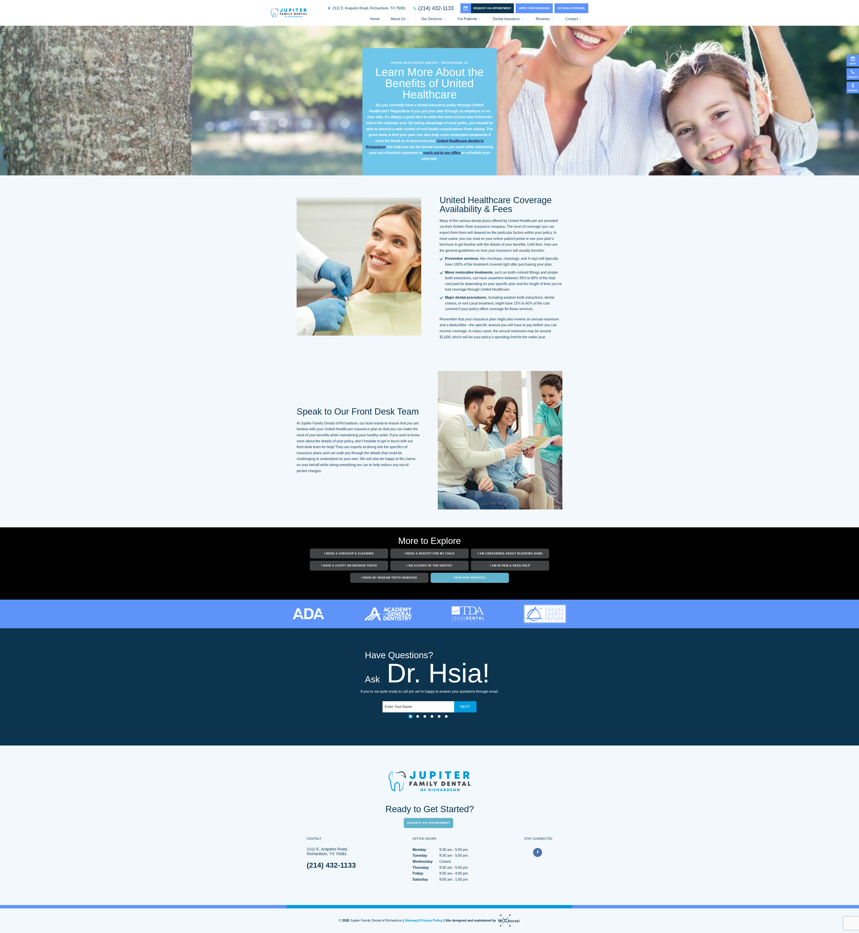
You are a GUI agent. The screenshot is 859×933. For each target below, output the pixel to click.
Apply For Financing (534, 8)
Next (465, 707)
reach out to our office (442, 153)
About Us (398, 19)
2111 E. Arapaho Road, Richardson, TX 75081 (369, 8)
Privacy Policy (431, 920)
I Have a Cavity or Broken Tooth (349, 565)
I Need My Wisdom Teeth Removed (389, 577)
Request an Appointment (492, 8)
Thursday (420, 867)
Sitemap (411, 920)
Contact (572, 19)
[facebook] (537, 852)
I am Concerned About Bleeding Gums (510, 553)
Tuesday (419, 855)
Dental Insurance (506, 19)
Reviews (543, 19)
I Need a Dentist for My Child (429, 553)
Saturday (420, 879)
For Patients (467, 19)
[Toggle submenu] (407, 19)
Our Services (431, 19)
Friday (417, 873)
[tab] (410, 717)
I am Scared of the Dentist (429, 565)
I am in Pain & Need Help (510, 565)
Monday (419, 850)
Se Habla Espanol (571, 8)
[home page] (289, 13)
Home (375, 19)
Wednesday (422, 861)
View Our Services (470, 577)
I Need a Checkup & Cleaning (349, 553)
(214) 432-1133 (436, 8)
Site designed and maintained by (471, 920)
